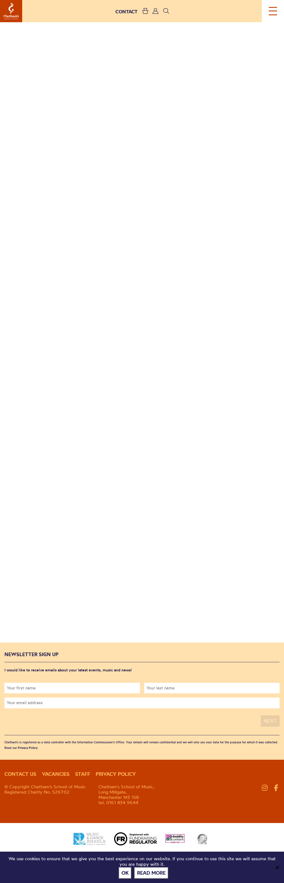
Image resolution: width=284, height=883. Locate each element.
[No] (277, 867)
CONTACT (126, 11)
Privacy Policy (27, 748)
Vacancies (56, 774)
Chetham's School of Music (11, 11)
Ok (125, 873)
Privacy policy (116, 774)
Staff (82, 774)
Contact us (20, 774)
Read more (151, 873)
